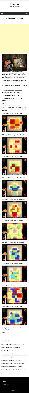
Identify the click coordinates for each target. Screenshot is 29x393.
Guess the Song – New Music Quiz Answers (12, 363)
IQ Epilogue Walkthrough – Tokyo (12, 92)
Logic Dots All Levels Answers (8, 350)
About (4, 381)
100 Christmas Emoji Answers (8, 357)
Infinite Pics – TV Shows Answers (9, 373)
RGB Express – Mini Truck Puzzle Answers (11, 360)
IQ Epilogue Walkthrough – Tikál (11, 95)
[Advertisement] (14, 38)
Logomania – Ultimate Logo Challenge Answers (13, 370)
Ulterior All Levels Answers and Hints (10, 347)
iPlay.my (14, 4)
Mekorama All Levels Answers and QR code (12, 344)
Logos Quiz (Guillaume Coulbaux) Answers (12, 366)
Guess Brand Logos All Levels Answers (11, 354)
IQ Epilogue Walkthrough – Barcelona (13, 90)
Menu (26, 13)
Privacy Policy (6, 384)
